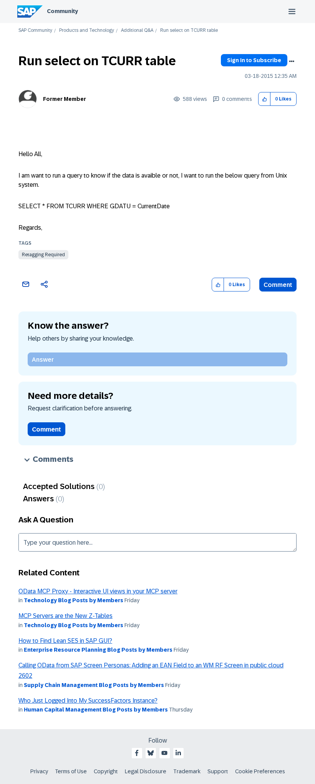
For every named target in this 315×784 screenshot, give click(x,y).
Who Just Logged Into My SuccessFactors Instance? (88, 700)
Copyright (106, 771)
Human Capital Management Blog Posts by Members (96, 710)
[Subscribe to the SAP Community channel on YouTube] (164, 753)
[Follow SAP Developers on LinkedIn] (178, 753)
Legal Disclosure (145, 771)
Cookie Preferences (260, 771)
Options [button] (291, 61)
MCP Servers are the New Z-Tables (65, 616)
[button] (264, 99)
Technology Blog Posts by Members (73, 600)
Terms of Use (71, 771)
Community (62, 11)
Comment (278, 285)
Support (217, 771)
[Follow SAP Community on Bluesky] (151, 753)
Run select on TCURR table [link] (189, 30)
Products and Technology (86, 30)
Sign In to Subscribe (254, 60)
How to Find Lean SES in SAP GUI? (65, 640)
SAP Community (35, 30)
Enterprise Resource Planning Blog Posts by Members (98, 650)
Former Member (64, 99)
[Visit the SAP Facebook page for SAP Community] (137, 753)
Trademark (187, 771)
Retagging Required (43, 254)
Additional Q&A (137, 30)
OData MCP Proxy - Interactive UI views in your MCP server (97, 591)
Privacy (39, 771)
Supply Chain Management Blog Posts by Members (94, 685)
